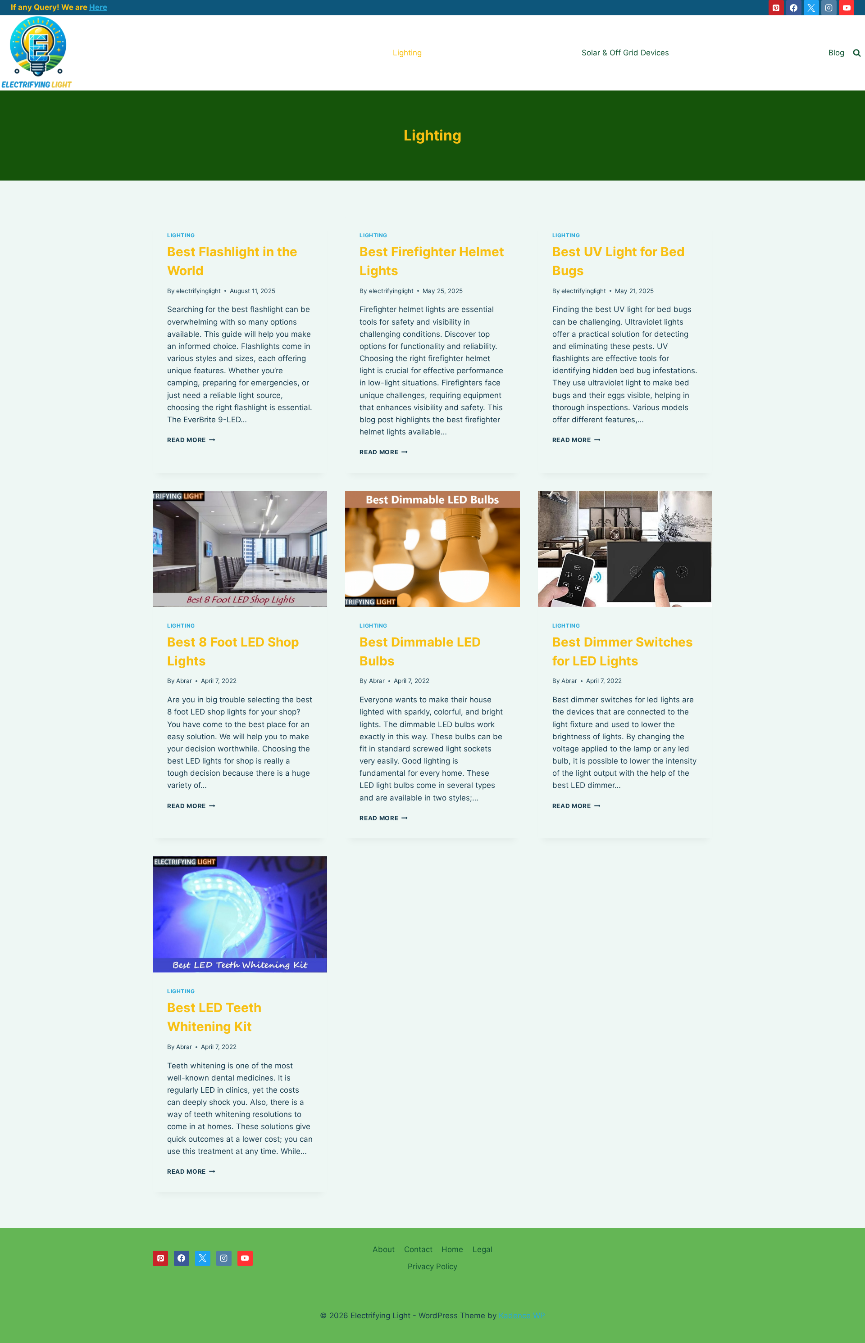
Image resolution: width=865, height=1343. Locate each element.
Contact (418, 1249)
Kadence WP (522, 1315)
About (384, 1249)
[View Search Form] (857, 53)
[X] (811, 7)
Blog (836, 52)
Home (452, 1249)
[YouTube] (846, 7)
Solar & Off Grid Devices (625, 52)
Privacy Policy (432, 1266)
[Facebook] (793, 7)
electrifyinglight (198, 290)
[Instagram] (829, 7)
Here (98, 7)
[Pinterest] (776, 7)
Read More (191, 439)
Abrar (184, 680)
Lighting (407, 52)
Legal (482, 1249)
